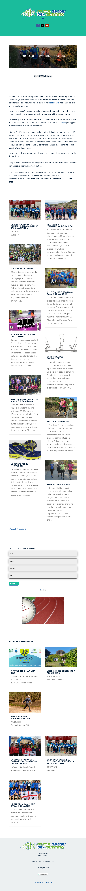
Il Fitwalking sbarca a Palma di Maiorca (60, 293)
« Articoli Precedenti (17, 529)
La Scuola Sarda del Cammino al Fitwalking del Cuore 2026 (24, 762)
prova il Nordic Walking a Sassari (21, 717)
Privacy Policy (44, 874)
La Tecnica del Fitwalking (55, 358)
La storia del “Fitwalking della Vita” (60, 225)
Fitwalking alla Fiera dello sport (23, 335)
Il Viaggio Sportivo (22, 268)
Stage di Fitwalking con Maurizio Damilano (24, 400)
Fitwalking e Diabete (58, 484)
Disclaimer (39, 883)
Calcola (13, 583)
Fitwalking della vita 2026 (23, 672)
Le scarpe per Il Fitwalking (19, 465)
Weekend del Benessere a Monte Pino (61, 672)
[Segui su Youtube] (47, 25)
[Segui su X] (42, 25)
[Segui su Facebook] (38, 25)
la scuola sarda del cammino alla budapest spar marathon (24, 226)
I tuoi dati (49, 883)
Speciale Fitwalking (58, 421)
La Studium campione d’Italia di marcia (23, 805)
